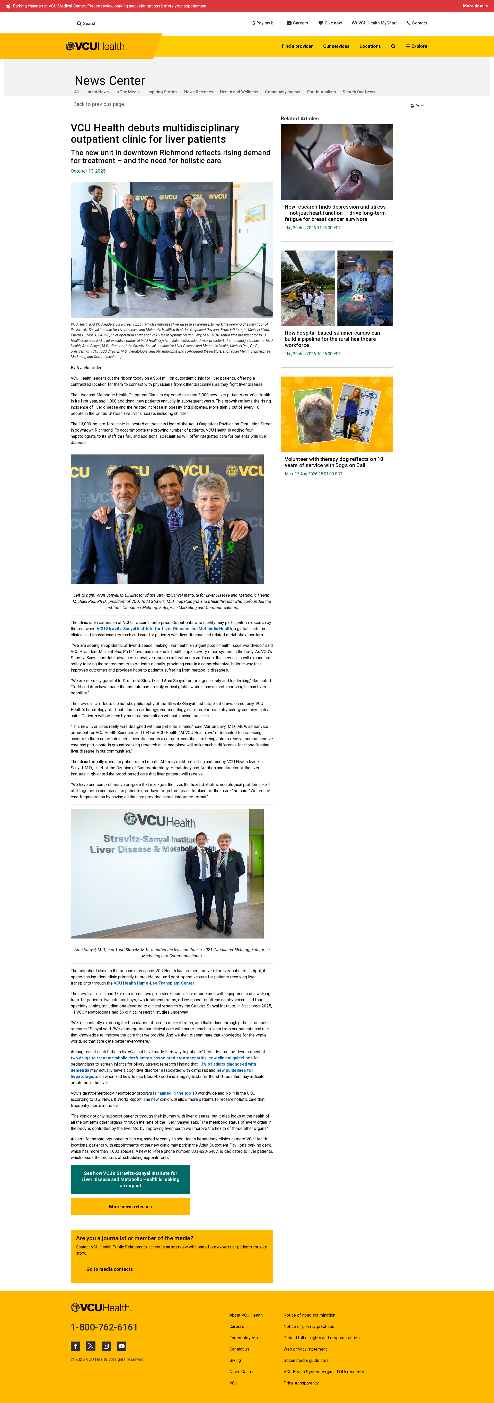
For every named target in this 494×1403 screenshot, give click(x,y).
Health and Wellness (239, 92)
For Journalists (321, 92)
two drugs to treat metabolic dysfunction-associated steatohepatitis (139, 1058)
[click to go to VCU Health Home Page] (96, 47)
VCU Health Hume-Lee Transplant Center (154, 983)
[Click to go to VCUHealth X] (90, 1346)
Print (419, 106)
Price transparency (301, 1383)
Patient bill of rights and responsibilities (322, 1337)
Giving (235, 1360)
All (76, 92)
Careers (300, 23)
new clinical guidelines (230, 1058)
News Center (242, 1371)
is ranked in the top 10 (175, 1093)
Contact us (239, 1349)
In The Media (128, 92)
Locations (370, 46)
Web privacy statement (305, 1349)
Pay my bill (266, 23)
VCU (233, 1383)
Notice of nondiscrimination (309, 1315)
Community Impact (283, 92)
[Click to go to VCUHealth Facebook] (75, 1346)
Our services (336, 46)
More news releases (130, 1206)
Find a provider (297, 46)
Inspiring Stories (162, 92)
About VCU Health (246, 1315)
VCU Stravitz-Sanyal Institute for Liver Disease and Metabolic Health (164, 628)
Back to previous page (98, 104)
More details (475, 6)
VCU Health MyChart (377, 23)
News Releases (198, 92)
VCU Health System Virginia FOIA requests (324, 1371)
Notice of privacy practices (309, 1326)
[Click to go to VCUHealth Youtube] (121, 1346)
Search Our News (359, 92)
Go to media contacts (109, 1269)
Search (89, 23)
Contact (419, 23)
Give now (333, 23)
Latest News (97, 92)
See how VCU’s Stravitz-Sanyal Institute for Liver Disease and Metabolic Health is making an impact (130, 1179)
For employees (244, 1337)
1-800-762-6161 (104, 1327)
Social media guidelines (306, 1360)
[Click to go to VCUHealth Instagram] (106, 1346)
